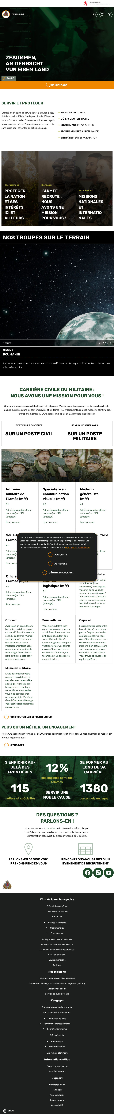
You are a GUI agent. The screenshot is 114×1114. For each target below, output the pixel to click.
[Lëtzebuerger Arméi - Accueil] (14, 14)
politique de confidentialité (77, 547)
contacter (51, 828)
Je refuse (60, 563)
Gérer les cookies (61, 572)
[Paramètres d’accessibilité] (110, 15)
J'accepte (60, 554)
